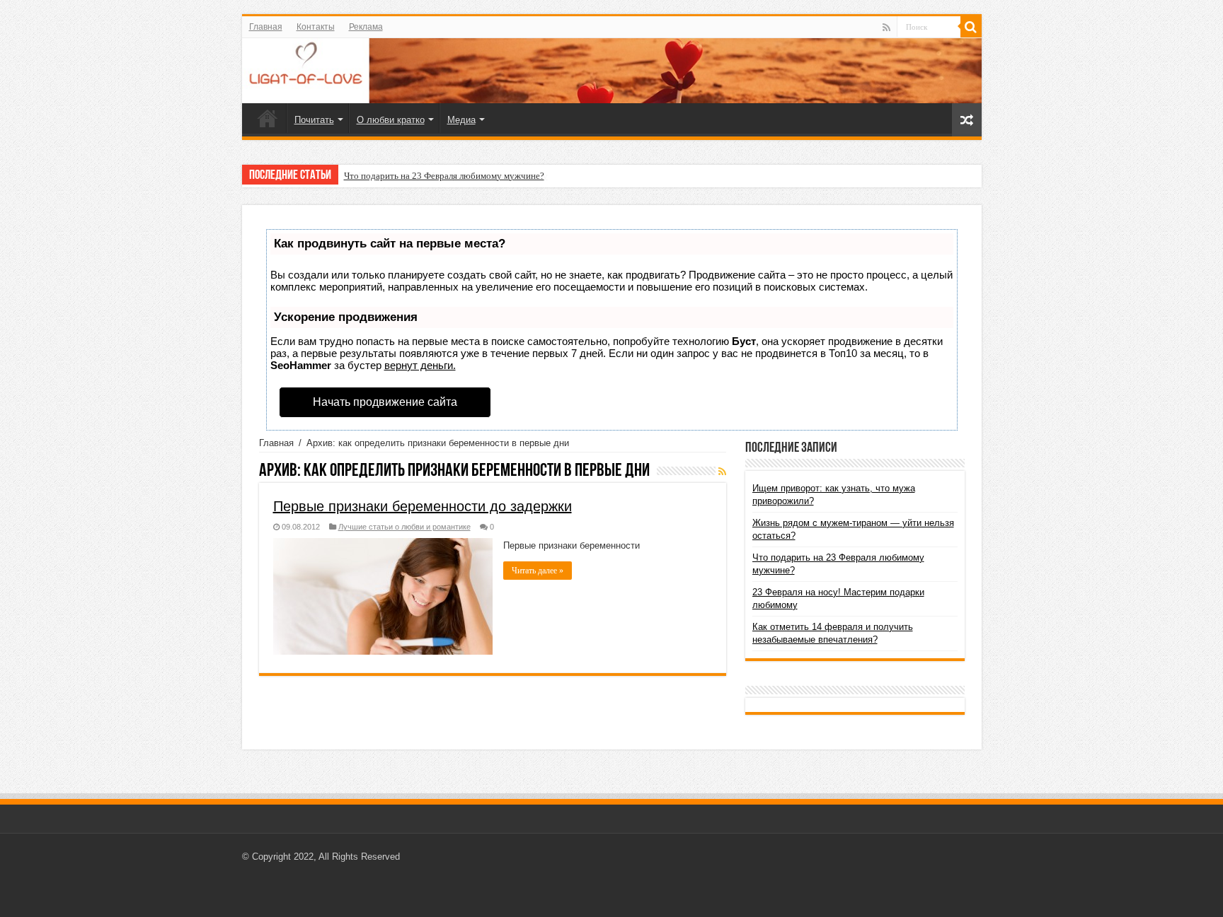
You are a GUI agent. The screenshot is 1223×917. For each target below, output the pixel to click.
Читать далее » (537, 571)
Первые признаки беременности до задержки (422, 506)
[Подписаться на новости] (722, 471)
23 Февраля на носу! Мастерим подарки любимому (446, 175)
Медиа (461, 120)
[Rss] (886, 27)
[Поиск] (971, 26)
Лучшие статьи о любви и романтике (404, 526)
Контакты (316, 27)
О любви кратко (391, 120)
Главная (265, 27)
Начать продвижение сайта (385, 402)
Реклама (366, 27)
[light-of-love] (612, 70)
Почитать (314, 120)
